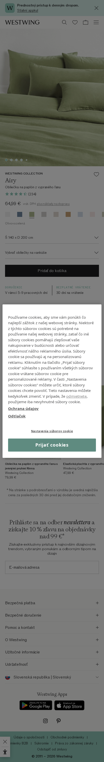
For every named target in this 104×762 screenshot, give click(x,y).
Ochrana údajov (23, 408)
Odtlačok (16, 415)
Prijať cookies (52, 445)
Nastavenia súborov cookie (52, 431)
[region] (52, 381)
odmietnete (76, 395)
